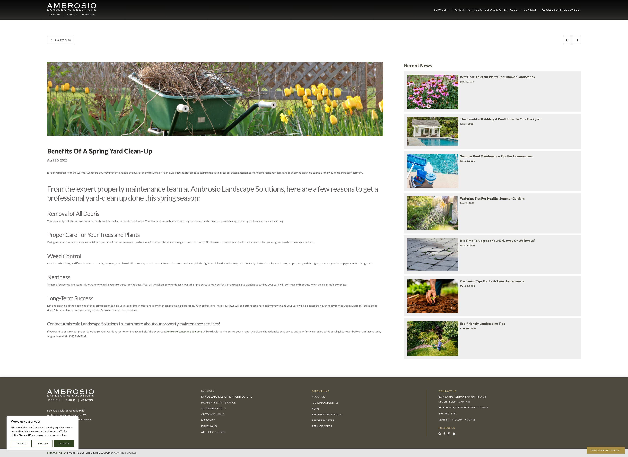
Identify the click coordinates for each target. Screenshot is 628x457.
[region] (42, 433)
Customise (21, 443)
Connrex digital (125, 452)
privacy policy (57, 452)
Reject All (43, 443)
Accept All (64, 443)
